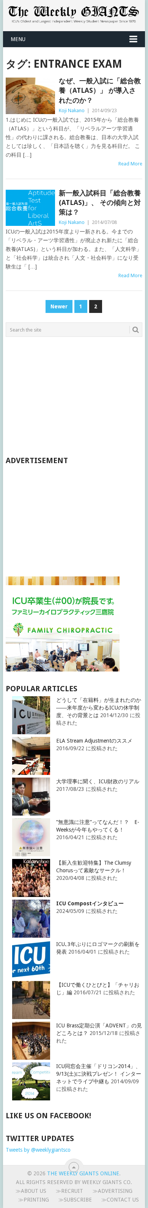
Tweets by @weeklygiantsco (38, 1150)
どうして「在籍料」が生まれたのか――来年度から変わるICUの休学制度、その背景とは (98, 707)
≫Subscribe (75, 1200)
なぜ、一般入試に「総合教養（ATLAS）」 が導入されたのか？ (100, 90)
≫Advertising (112, 1191)
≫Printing (33, 1200)
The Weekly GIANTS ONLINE (83, 1173)
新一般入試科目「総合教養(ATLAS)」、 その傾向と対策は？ (100, 202)
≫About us (31, 1191)
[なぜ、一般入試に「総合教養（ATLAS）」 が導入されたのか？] (30, 96)
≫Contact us (120, 1200)
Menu (18, 39)
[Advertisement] (63, 395)
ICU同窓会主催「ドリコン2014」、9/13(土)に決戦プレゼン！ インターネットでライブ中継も (98, 1073)
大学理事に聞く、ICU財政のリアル (97, 781)
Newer (59, 306)
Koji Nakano (72, 110)
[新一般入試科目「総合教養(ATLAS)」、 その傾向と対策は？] (30, 208)
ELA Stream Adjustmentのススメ (94, 741)
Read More (130, 164)
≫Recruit (69, 1191)
